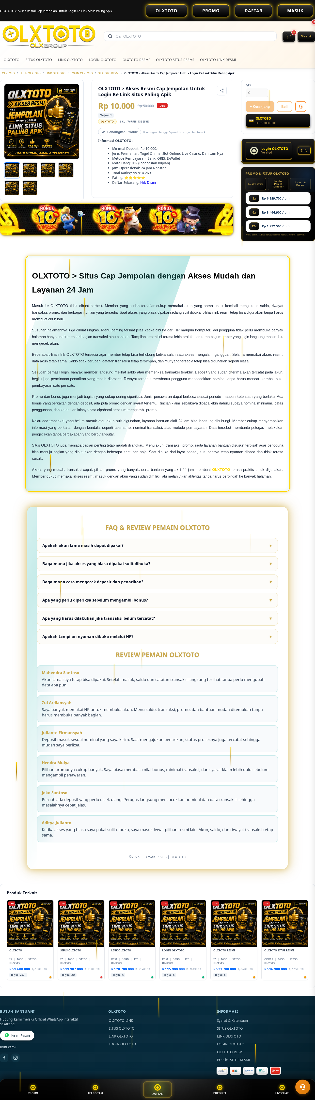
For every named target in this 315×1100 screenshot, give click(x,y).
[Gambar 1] (12, 170)
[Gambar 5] (12, 188)
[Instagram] (15, 1058)
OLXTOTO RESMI (136, 59)
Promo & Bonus (300, 183)
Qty (248, 85)
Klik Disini (148, 182)
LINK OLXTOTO (70, 59)
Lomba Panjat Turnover (278, 184)
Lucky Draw (255, 184)
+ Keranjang (260, 106)
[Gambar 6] (30, 188)
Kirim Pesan (20, 1035)
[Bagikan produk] (222, 90)
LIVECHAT (282, 1093)
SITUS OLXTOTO (39, 59)
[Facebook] (4, 1058)
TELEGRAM (95, 1093)
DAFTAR (253, 11)
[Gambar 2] (30, 170)
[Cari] (110, 36)
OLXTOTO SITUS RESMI (175, 59)
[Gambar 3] (48, 170)
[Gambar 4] (66, 170)
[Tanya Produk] (300, 106)
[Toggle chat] (302, 1087)
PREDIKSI (219, 1093)
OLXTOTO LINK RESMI (218, 59)
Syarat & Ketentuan (232, 1020)
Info (304, 150)
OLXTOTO (166, 11)
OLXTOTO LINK (121, 1020)
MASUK (295, 11)
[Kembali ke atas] (304, 1074)
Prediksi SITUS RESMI (233, 1060)
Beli (284, 106)
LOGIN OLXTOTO (102, 59)
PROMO (211, 11)
